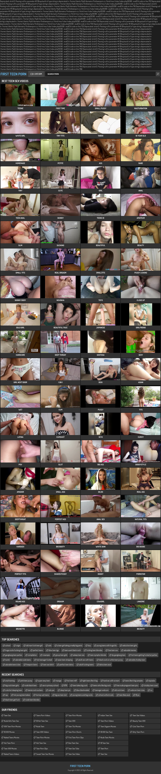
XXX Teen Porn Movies (12, 726)
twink (7, 659)
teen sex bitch (48, 664)
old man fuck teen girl (34, 645)
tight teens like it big (90, 680)
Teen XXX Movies (10, 748)
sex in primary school (50, 685)
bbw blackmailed (82, 690)
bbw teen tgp (54, 650)
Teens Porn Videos (43, 715)
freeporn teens (31, 664)
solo (49, 645)
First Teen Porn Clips (76, 737)
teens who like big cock (102, 685)
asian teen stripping (65, 659)
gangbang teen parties (13, 655)
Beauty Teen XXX (139, 721)
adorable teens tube (12, 664)
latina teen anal (105, 664)
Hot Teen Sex (41, 743)
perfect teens (38, 650)
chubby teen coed (151, 685)
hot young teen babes (22, 695)
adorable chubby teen (137, 659)
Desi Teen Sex (73, 743)
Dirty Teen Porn (138, 732)
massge (58, 680)
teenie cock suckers (35, 690)
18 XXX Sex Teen (106, 732)
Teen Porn (104, 748)
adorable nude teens (23, 659)
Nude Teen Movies (107, 737)
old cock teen (119, 690)
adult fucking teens (86, 664)
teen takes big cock (80, 685)
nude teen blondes (32, 699)
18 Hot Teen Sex (42, 721)
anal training (10, 680)
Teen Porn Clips (42, 748)
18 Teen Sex (104, 743)
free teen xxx (113, 650)
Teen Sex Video (74, 754)
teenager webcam (102, 690)
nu (151, 690)
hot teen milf (72, 680)
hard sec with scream (111, 680)
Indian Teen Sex (106, 715)
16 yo (137, 695)
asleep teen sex (78, 655)
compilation (32, 655)
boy (89, 645)
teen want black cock (73, 650)
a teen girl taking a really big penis (69, 645)
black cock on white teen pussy (111, 659)
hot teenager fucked (44, 659)
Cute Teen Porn (138, 726)
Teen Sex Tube (73, 748)
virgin (18, 645)
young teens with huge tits (107, 645)
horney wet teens (42, 695)
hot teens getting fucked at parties (144, 655)
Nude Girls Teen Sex (11, 721)
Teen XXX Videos (42, 732)
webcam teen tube (137, 690)
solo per (51, 690)
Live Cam (38, 74)
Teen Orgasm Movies (108, 726)
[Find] (158, 74)
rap (6, 695)
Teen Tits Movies (74, 726)
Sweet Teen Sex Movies (45, 754)
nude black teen (31, 685)
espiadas (152, 680)
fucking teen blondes (94, 650)
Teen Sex (7, 715)
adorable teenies (130, 650)
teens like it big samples (134, 680)
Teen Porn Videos (107, 721)
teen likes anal (124, 695)
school (7, 645)
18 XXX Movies (9, 732)
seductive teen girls (129, 645)
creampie (46, 655)
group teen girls (61, 655)
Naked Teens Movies (11, 737)
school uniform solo (105, 695)
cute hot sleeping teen (13, 690)
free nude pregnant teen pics (127, 685)
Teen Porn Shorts (74, 732)
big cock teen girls (12, 685)
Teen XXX (71, 721)
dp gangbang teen (118, 655)
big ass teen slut (61, 695)
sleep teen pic (65, 690)
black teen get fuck (12, 699)
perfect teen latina (66, 664)
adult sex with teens (85, 659)
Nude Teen (40, 726)
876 (65, 685)
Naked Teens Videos (11, 754)
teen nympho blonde (98, 655)
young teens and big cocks (83, 695)
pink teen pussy (26, 680)
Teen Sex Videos (139, 715)
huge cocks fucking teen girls (16, 650)
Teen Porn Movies (43, 737)
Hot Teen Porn (9, 743)
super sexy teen (44, 680)
